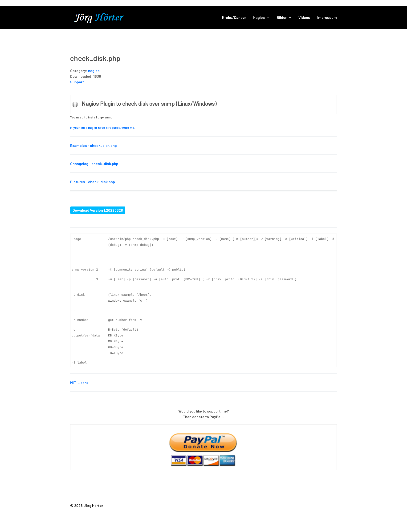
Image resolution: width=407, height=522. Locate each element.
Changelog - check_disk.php (94, 163)
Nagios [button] (259, 17)
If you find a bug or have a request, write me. (102, 127)
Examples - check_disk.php (93, 145)
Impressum (327, 17)
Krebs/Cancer (234, 17)
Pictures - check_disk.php (92, 181)
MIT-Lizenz (79, 382)
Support (77, 82)
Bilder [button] (282, 17)
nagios (94, 70)
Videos (304, 17)
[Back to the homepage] (104, 17)
